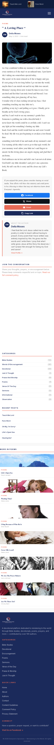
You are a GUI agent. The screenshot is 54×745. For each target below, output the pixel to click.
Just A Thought (8, 675)
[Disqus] (27, 312)
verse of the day (9, 386)
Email (28, 207)
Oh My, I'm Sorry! (8, 427)
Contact (5, 701)
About (4, 692)
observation (7, 399)
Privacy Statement (9, 714)
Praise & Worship (9, 671)
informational (7, 395)
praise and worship (10, 378)
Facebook (29, 195)
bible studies (7, 360)
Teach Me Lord (8, 415)
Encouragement (8, 654)
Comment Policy (9, 709)
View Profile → (16, 253)
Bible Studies (7, 645)
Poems (5, 658)
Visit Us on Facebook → (12, 730)
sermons (5, 391)
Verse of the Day (9, 667)
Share (28, 201)
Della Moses (14, 33)
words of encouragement (12, 364)
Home (4, 687)
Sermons (6, 662)
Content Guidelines (10, 705)
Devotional (6, 649)
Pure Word (6, 421)
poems (5, 382)
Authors (5, 696)
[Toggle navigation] (49, 13)
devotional (6, 369)
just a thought (8, 373)
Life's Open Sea (8, 432)
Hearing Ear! (7, 438)
